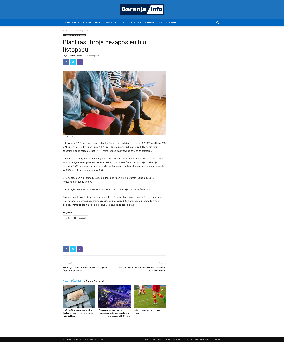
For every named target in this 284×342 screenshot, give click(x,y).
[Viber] (80, 62)
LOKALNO (217, 339)
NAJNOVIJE (79, 31)
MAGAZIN (111, 23)
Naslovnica (67, 31)
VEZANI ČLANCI (72, 280)
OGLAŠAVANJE (164, 339)
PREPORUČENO (79, 35)
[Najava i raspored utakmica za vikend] (150, 296)
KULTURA (136, 23)
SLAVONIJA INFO (167, 23)
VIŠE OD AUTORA (94, 280)
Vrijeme (149, 23)
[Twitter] (73, 62)
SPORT (98, 23)
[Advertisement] (114, 228)
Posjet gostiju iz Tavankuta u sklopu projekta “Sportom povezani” (85, 269)
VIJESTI (87, 23)
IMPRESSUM (150, 339)
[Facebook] (66, 62)
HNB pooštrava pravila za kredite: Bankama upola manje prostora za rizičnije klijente (78, 313)
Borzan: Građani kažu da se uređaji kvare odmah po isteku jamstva (142, 269)
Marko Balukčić (76, 55)
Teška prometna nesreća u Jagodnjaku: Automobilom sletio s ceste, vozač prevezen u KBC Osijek (114, 313)
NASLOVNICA (72, 23)
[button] (217, 23)
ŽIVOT (123, 23)
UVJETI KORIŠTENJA (202, 339)
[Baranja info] (142, 9)
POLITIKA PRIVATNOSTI (182, 339)
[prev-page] (65, 322)
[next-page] (69, 322)
